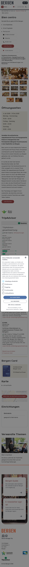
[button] (15, 304)
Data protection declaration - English (14, 309)
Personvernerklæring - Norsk (14, 307)
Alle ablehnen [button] (15, 301)
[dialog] (14, 283)
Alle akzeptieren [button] (15, 297)
